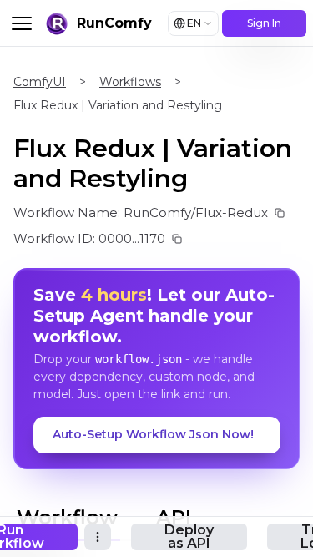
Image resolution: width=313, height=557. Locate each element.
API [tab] (173, 517)
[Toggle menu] (21, 23)
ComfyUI (39, 81)
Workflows (130, 81)
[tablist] (120, 515)
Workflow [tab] (67, 517)
